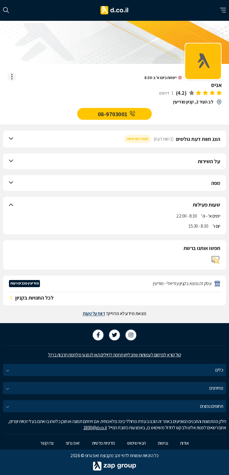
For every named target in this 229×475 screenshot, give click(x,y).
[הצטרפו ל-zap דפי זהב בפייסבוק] (98, 335)
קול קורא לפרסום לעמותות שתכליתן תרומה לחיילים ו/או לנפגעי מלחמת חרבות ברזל (114, 355)
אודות (184, 443)
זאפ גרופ (73, 443)
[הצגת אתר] (215, 259)
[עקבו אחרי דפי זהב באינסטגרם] (131, 335)
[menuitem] (114, 370)
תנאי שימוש (136, 443)
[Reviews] (205, 93)
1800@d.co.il (95, 427)
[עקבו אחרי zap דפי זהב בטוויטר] (114, 335)
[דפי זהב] (114, 10)
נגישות (163, 443)
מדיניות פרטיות (103, 443)
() (181, 92)
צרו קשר (47, 443)
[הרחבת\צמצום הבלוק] (11, 138)
